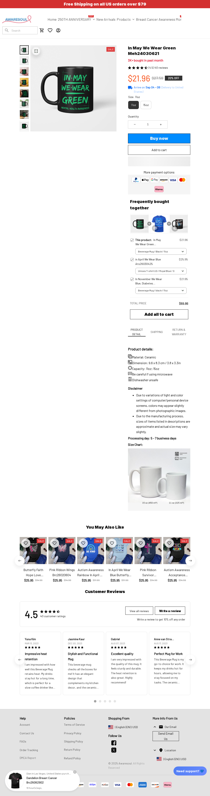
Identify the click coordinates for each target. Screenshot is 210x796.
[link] (15, 780)
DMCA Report (28, 758)
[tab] (95, 701)
